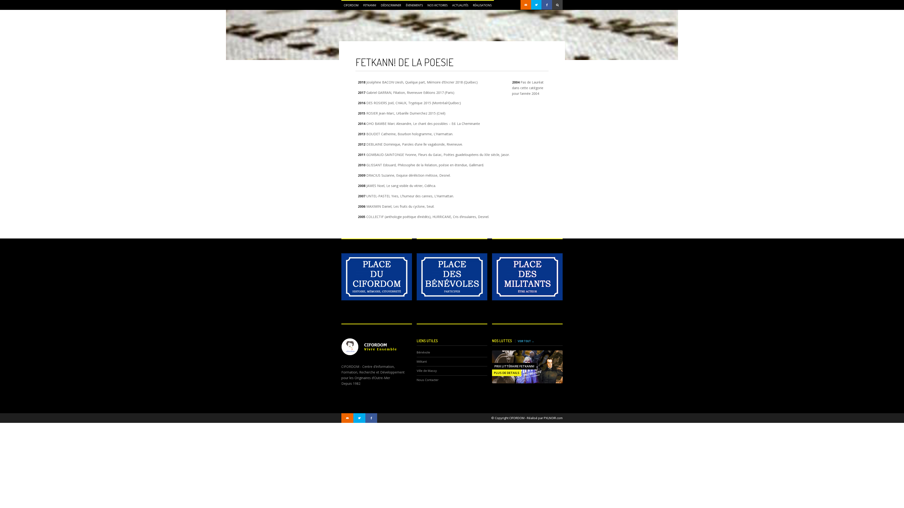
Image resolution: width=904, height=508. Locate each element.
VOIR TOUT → (526, 341)
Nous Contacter (428, 380)
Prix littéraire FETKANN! (514, 366)
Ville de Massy (427, 371)
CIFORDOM (350, 6)
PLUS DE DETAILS (506, 373)
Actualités (459, 6)
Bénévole (423, 352)
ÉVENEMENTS (413, 6)
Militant (422, 362)
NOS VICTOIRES (438, 5)
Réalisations (482, 5)
